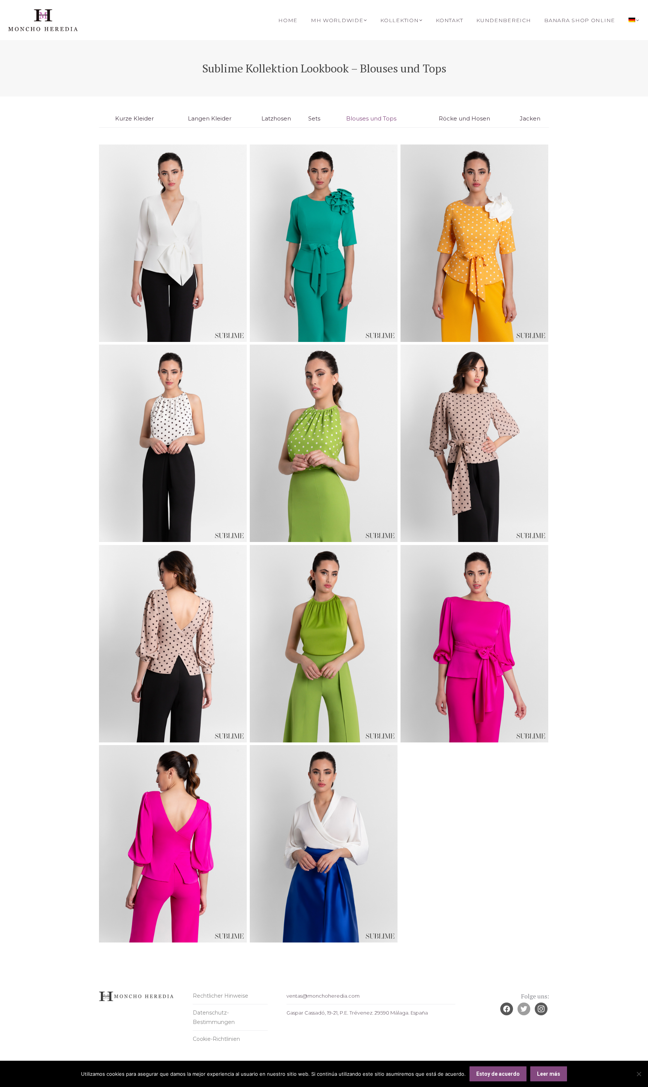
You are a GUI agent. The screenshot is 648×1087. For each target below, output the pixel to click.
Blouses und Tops (371, 118)
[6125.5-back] (173, 643)
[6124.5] (173, 443)
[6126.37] (324, 843)
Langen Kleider (209, 118)
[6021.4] (324, 243)
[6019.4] (173, 243)
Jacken (530, 118)
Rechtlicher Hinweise (220, 995)
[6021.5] (474, 243)
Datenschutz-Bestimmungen (214, 1017)
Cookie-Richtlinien (216, 1039)
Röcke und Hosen (464, 118)
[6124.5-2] (324, 443)
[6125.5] (474, 443)
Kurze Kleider (134, 118)
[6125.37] (474, 643)
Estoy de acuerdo (498, 1074)
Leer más (548, 1074)
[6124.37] (324, 643)
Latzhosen (276, 118)
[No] (638, 1074)
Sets (314, 118)
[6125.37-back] (173, 843)
